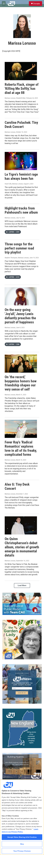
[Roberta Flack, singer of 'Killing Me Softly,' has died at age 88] (21, 71)
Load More (22, 585)
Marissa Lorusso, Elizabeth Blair (15, 98)
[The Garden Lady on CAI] (22, 639)
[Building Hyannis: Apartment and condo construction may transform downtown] (22, 766)
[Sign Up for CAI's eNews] (22, 684)
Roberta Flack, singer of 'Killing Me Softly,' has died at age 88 (21, 88)
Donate (36, 3)
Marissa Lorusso (10, 132)
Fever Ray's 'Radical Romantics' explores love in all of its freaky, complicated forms (21, 448)
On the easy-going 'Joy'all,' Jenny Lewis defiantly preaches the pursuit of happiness (20, 316)
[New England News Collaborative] (22, 728)
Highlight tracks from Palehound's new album (21, 210)
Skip (22, 844)
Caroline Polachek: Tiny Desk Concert (21, 124)
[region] (22, 817)
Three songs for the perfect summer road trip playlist (19, 248)
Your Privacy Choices (22, 851)
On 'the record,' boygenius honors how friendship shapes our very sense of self (20, 383)
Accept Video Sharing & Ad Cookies (22, 837)
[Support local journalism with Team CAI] (22, 604)
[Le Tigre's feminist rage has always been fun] (21, 161)
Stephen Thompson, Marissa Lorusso (17, 258)
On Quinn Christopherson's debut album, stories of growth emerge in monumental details (22, 547)
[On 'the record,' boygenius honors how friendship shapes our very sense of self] (21, 364)
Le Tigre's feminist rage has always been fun (21, 176)
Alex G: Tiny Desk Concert (17, 486)
